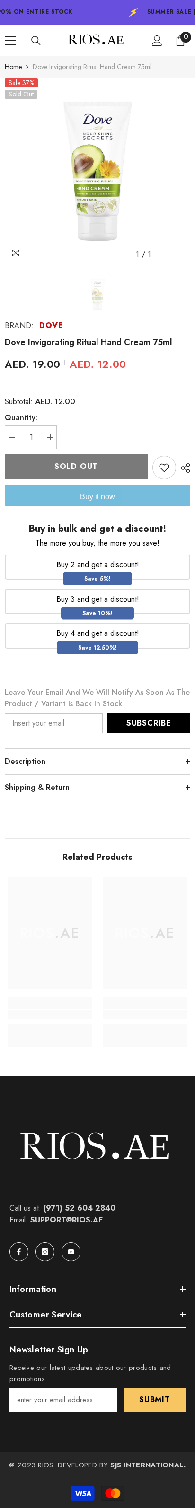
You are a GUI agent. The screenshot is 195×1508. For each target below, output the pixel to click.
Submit (154, 1399)
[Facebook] (18, 1251)
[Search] (36, 40)
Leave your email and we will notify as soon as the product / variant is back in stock (97, 698)
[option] (97, 171)
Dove (51, 325)
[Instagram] (44, 1251)
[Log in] (157, 40)
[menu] (10, 40)
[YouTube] (71, 1251)
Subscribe (148, 723)
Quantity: (21, 417)
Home (13, 66)
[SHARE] (183, 468)
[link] (50, 1014)
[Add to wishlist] (164, 467)
